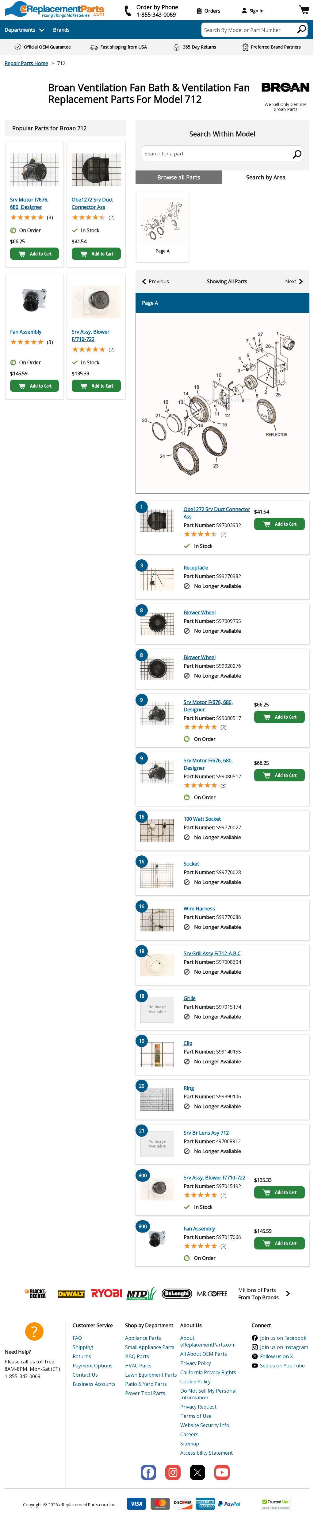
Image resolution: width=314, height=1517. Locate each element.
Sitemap (189, 1443)
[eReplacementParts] (54, 9)
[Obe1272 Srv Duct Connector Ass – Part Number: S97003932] (96, 170)
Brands (61, 29)
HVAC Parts (138, 1365)
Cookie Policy (195, 1381)
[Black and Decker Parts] (36, 1293)
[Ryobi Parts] (106, 1293)
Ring (189, 1088)
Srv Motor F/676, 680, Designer (29, 203)
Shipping (83, 1347)
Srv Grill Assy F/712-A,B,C (212, 953)
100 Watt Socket (202, 818)
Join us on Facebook (283, 1338)
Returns (82, 1356)
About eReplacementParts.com (208, 1341)
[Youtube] (222, 1472)
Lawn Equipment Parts (151, 1374)
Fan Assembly (25, 331)
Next (290, 281)
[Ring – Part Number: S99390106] (157, 1099)
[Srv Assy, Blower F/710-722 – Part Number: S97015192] (96, 302)
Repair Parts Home (26, 63)
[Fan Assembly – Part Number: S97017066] (34, 302)
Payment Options (93, 1365)
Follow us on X (276, 1356)
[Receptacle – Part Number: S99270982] (157, 579)
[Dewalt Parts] (71, 1293)
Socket (191, 863)
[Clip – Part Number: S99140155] (157, 1054)
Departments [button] (20, 29)
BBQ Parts (137, 1356)
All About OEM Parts (203, 1354)
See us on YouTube (282, 1365)
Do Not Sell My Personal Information (208, 1394)
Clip (188, 1043)
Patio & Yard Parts (146, 1384)
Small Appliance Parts (149, 1347)
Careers (189, 1434)
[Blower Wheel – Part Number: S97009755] (157, 624)
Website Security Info (204, 1425)
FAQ (77, 1338)
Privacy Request (198, 1406)
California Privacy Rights (208, 1372)
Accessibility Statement (206, 1452)
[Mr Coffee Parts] (212, 1293)
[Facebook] (148, 1472)
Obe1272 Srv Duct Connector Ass (92, 203)
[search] (302, 28)
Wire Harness (199, 908)
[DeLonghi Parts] (177, 1293)
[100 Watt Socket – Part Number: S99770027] (157, 830)
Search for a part (164, 153)
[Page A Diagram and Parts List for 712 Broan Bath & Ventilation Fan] (222, 403)
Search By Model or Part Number (242, 30)
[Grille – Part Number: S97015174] (157, 1010)
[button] (304, 10)
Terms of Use (196, 1416)
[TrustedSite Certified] (275, 1504)
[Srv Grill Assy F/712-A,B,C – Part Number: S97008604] (157, 965)
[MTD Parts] (141, 1293)
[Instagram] (173, 1472)
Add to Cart (41, 253)
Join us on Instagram (284, 1347)
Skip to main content (157, 10)
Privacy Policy (195, 1363)
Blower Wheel (200, 612)
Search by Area (265, 177)
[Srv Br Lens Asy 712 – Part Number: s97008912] (157, 1144)
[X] (197, 1472)
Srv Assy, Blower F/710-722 (90, 335)
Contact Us (85, 1374)
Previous (159, 281)
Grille (190, 998)
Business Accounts (94, 1384)
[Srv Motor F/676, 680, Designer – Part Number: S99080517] (34, 170)
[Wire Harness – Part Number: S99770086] (157, 920)
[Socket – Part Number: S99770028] (157, 875)
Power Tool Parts (145, 1393)
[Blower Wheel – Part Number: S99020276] (157, 669)
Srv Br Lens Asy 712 (206, 1132)
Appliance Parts (143, 1338)
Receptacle (196, 567)
